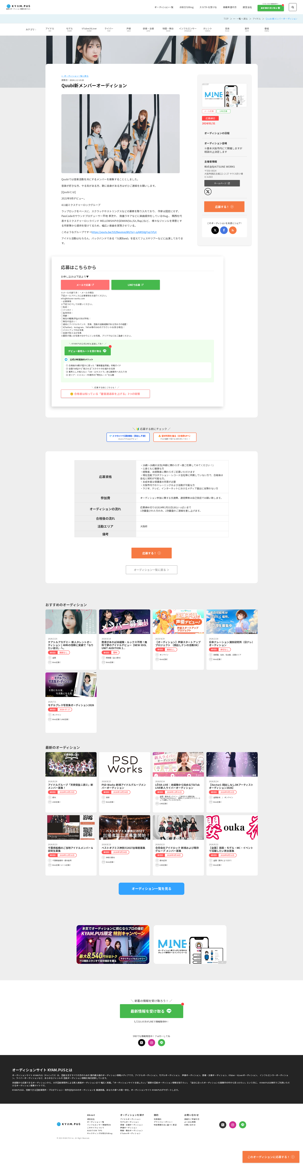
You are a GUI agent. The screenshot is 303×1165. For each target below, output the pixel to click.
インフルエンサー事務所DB (99, 1125)
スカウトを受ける (208, 7)
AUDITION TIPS (94, 1131)
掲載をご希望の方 (192, 1119)
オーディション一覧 (163, 7)
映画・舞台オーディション (131, 1131)
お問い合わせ (190, 1125)
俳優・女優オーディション (131, 1125)
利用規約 (157, 1119)
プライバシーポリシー (163, 1122)
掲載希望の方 (230, 7)
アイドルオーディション (130, 1119)
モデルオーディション (129, 1122)
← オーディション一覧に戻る (75, 76)
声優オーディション (128, 1128)
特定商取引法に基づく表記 (165, 1125)
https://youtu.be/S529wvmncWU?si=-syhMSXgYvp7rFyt (124, 232)
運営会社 (247, 7)
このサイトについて (95, 1128)
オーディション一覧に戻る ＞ (151, 570)
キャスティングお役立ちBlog (100, 1133)
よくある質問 (190, 1122)
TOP (226, 18)
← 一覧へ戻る (240, 18)
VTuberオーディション (130, 1133)
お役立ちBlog (186, 7)
